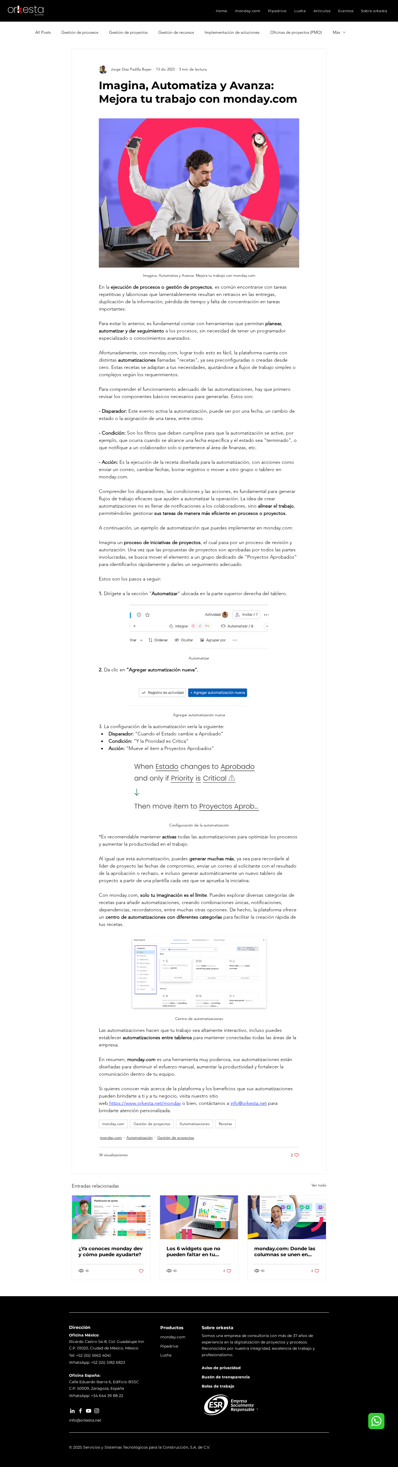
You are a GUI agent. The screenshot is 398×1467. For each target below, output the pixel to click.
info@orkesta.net (85, 1420)
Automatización (139, 1137)
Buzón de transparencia (226, 1377)
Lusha (165, 1355)
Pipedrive (169, 1346)
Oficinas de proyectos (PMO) (296, 32)
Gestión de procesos (79, 32)
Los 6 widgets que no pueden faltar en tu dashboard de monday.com (193, 1252)
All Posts (43, 32)
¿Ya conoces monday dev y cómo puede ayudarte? (111, 1252)
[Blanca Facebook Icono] (80, 1411)
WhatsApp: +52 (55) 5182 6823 (97, 1362)
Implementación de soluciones (232, 32)
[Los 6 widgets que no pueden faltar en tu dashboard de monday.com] (199, 1217)
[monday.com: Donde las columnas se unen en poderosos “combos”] (287, 1217)
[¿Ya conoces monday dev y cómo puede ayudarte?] (111, 1217)
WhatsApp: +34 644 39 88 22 (96, 1395)
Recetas (225, 1123)
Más (336, 32)
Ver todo (319, 1185)
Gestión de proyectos (128, 32)
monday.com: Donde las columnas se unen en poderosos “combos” (284, 1252)
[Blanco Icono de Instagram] (96, 1411)
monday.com (113, 1123)
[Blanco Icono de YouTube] (88, 1411)
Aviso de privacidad (221, 1367)
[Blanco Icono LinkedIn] (72, 1411)
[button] (247, 11)
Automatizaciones (195, 1123)
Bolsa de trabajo (218, 1386)
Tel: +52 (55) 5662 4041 (90, 1355)
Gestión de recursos (176, 32)
